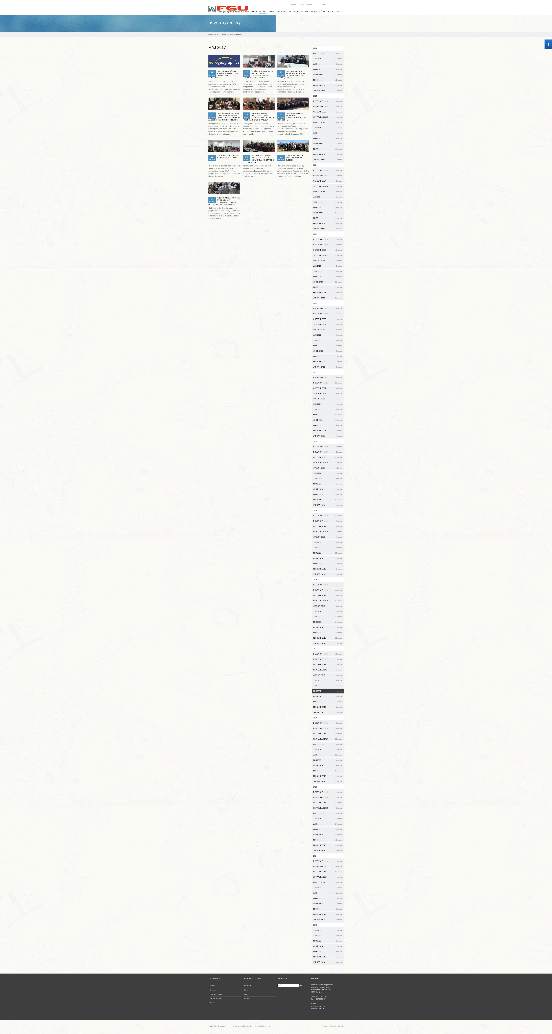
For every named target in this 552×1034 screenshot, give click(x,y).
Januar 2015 (327, 851)
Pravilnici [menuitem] (247, 998)
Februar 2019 (327, 569)
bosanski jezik (213, 34)
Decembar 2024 (327, 170)
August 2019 (327, 537)
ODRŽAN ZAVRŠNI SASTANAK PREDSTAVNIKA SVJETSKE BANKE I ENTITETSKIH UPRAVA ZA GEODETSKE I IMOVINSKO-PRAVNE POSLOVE (224, 118)
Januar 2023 (327, 298)
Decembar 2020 (327, 447)
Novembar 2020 (327, 452)
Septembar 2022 (327, 324)
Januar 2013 (327, 962)
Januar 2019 (327, 574)
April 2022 (327, 351)
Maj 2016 (327, 760)
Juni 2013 (327, 936)
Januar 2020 (327, 505)
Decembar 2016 (327, 723)
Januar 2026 (327, 91)
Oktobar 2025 (327, 112)
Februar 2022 (327, 362)
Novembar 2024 (327, 176)
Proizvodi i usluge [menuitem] (283, 11)
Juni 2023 (327, 271)
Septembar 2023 (327, 255)
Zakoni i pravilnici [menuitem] (300, 11)
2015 (315, 787)
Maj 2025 (327, 138)
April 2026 (327, 75)
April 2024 (327, 213)
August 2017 (327, 675)
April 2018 (327, 627)
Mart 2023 (327, 287)
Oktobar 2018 (327, 595)
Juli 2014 (327, 888)
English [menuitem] (310, 4)
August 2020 (327, 468)
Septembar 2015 (327, 808)
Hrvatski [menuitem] (293, 4)
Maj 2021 (327, 415)
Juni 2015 (327, 824)
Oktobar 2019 (327, 526)
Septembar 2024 (327, 186)
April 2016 (327, 766)
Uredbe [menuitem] (246, 994)
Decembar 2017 (327, 654)
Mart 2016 (327, 771)
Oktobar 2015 (327, 803)
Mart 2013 (327, 952)
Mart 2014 (327, 909)
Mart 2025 (327, 149)
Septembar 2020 (327, 463)
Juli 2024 (327, 197)
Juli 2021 (327, 404)
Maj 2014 (327, 898)
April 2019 (327, 558)
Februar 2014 (327, 914)
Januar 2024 (327, 229)
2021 (315, 372)
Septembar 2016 (327, 739)
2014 (315, 856)
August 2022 (327, 330)
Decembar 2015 (327, 792)
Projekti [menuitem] (330, 11)
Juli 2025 (327, 128)
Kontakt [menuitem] (340, 11)
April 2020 (327, 489)
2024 (315, 165)
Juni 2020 (327, 479)
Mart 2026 (327, 80)
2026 (315, 48)
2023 (315, 234)
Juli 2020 (327, 473)
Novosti (224, 34)
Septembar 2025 (327, 117)
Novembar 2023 (327, 245)
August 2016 (327, 744)
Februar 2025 (327, 154)
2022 (315, 303)
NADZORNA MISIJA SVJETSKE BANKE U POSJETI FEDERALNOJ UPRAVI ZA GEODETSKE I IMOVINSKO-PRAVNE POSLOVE (223, 202)
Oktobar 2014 (327, 872)
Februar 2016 (327, 776)
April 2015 (327, 835)
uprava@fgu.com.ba (245, 1026)
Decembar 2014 (327, 861)
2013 (315, 925)
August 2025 (327, 123)
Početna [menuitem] (253, 11)
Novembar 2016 (327, 728)
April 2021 (327, 420)
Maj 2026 (327, 69)
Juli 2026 (327, 59)
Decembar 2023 (327, 239)
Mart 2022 (327, 356)
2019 (315, 511)
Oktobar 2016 (327, 734)
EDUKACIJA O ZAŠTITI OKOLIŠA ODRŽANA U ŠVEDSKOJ (294, 158)
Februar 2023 (327, 293)
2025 (315, 96)
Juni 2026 (327, 64)
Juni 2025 (327, 133)
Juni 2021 (327, 409)
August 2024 (327, 192)
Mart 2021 (327, 425)
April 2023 (327, 282)
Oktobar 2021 (327, 388)
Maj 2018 (327, 622)
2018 (315, 580)
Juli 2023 (327, 266)
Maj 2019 (327, 553)
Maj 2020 (327, 484)
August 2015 (327, 813)
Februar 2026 (327, 85)
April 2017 (327, 696)
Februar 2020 (327, 500)
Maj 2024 (327, 208)
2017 (315, 649)
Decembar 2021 (327, 378)
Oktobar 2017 (327, 665)
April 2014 (327, 904)
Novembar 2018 (327, 590)
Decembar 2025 (327, 101)
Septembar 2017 (327, 670)
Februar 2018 (327, 638)
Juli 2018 (327, 611)
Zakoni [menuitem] (246, 990)
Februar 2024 (327, 223)
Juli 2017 (327, 681)
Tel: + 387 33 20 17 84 (263, 1026)
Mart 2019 (327, 564)
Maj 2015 (327, 829)
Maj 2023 (327, 277)
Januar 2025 (327, 160)
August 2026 (327, 53)
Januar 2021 (327, 436)
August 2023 (327, 261)
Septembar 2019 (327, 532)
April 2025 (327, 144)
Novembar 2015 (327, 797)
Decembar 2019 (327, 516)
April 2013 (327, 946)
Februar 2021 (327, 431)
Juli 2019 (327, 542)
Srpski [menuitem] (301, 4)
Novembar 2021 (327, 383)
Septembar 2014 (327, 877)
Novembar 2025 (327, 107)
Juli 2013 (327, 930)
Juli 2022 (327, 335)
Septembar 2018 (327, 601)
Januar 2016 (327, 781)
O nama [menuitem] (271, 11)
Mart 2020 (327, 495)
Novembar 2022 (327, 314)
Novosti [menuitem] (262, 11)
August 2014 (327, 882)
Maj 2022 (327, 346)
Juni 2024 (327, 202)
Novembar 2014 (327, 867)
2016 (315, 718)
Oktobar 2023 (327, 250)
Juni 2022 (327, 340)
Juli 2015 (327, 819)
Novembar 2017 (327, 659)
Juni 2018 (327, 617)
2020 (315, 442)
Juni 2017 (327, 686)
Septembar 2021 (327, 394)
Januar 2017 (327, 712)
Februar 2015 (327, 845)
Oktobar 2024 (327, 181)
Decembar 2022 (327, 309)
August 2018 (327, 606)
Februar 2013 (327, 957)
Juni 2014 (327, 893)
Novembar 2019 (327, 521)
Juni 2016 (327, 755)
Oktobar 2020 (327, 457)
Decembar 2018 (327, 585)
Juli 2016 (327, 750)
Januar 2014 (327, 920)
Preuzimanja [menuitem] (248, 985)
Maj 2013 (327, 941)
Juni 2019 (327, 548)
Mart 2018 (327, 633)
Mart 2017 (327, 702)
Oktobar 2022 (327, 319)
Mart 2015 (327, 840)
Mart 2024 (327, 218)
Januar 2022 (327, 367)
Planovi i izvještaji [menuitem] (317, 11)
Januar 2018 (327, 643)
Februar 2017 (327, 707)
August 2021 (327, 399)
